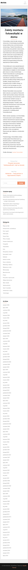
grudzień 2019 (6, 511)
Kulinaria (5, 257)
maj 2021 (5, 467)
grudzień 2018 (6, 542)
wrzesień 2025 (6, 333)
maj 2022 (5, 436)
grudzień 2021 (6, 449)
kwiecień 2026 (6, 315)
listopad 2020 (6, 483)
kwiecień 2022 (6, 439)
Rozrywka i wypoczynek (8, 277)
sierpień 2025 (6, 336)
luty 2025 (5, 351)
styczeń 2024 (6, 385)
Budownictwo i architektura (9, 228)
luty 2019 (5, 537)
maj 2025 (5, 343)
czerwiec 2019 (6, 527)
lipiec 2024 (5, 369)
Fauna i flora (6, 236)
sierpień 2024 (6, 367)
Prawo (4, 275)
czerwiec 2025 (6, 341)
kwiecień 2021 (6, 470)
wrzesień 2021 (6, 457)
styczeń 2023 (6, 416)
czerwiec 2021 (6, 465)
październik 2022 (7, 423)
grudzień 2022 (6, 418)
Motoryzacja (6, 269)
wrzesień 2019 (6, 519)
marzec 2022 (6, 442)
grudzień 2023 (6, 387)
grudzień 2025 (6, 325)
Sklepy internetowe (7, 280)
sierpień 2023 (6, 398)
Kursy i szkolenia (7, 262)
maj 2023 (5, 405)
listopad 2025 (6, 328)
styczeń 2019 (6, 540)
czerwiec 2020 (6, 496)
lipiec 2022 (5, 431)
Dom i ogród (6, 231)
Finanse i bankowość (8, 241)
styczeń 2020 (6, 509)
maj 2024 (5, 374)
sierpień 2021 (6, 460)
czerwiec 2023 (6, 403)
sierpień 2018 (6, 553)
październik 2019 (7, 516)
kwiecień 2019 (6, 532)
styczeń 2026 (6, 323)
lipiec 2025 (5, 338)
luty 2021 (5, 475)
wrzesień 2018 (6, 550)
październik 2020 (7, 485)
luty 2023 (5, 413)
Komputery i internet (8, 251)
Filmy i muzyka (6, 238)
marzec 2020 (6, 504)
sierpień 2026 (6, 305)
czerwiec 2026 (6, 310)
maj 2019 (5, 529)
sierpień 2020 (6, 491)
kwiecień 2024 (6, 377)
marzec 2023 (6, 411)
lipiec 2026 (5, 307)
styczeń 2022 (6, 447)
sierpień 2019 (6, 522)
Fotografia (5, 244)
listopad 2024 (6, 359)
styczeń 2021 (6, 478)
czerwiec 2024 (6, 372)
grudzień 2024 (6, 356)
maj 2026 (5, 312)
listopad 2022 (6, 421)
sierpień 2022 (6, 429)
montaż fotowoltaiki (17, 152)
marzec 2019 (6, 535)
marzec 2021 (6, 473)
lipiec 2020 (5, 493)
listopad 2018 (6, 545)
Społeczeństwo (6, 285)
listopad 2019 (6, 514)
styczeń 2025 (6, 354)
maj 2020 (5, 498)
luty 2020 (5, 506)
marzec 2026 (6, 318)
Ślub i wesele (6, 282)
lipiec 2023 (5, 400)
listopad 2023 (6, 390)
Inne (4, 249)
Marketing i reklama (7, 264)
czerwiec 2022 (6, 434)
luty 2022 (5, 444)
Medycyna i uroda (7, 267)
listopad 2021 (6, 452)
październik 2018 (7, 547)
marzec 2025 (6, 349)
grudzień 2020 (6, 480)
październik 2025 (7, 330)
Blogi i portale (6, 226)
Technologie (6, 293)
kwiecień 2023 (6, 408)
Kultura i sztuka (6, 259)
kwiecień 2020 (6, 501)
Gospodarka (6, 246)
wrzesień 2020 (6, 488)
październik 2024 (7, 361)
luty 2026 (5, 320)
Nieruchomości (6, 272)
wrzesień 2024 (6, 364)
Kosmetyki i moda (7, 254)
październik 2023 (7, 392)
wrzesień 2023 (6, 395)
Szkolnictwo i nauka (7, 290)
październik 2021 (7, 454)
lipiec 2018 (5, 555)
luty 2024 (5, 382)
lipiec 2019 (5, 524)
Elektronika (5, 233)
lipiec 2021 (5, 462)
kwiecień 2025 (6, 346)
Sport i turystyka (7, 288)
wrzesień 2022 (6, 426)
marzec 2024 (6, 380)
